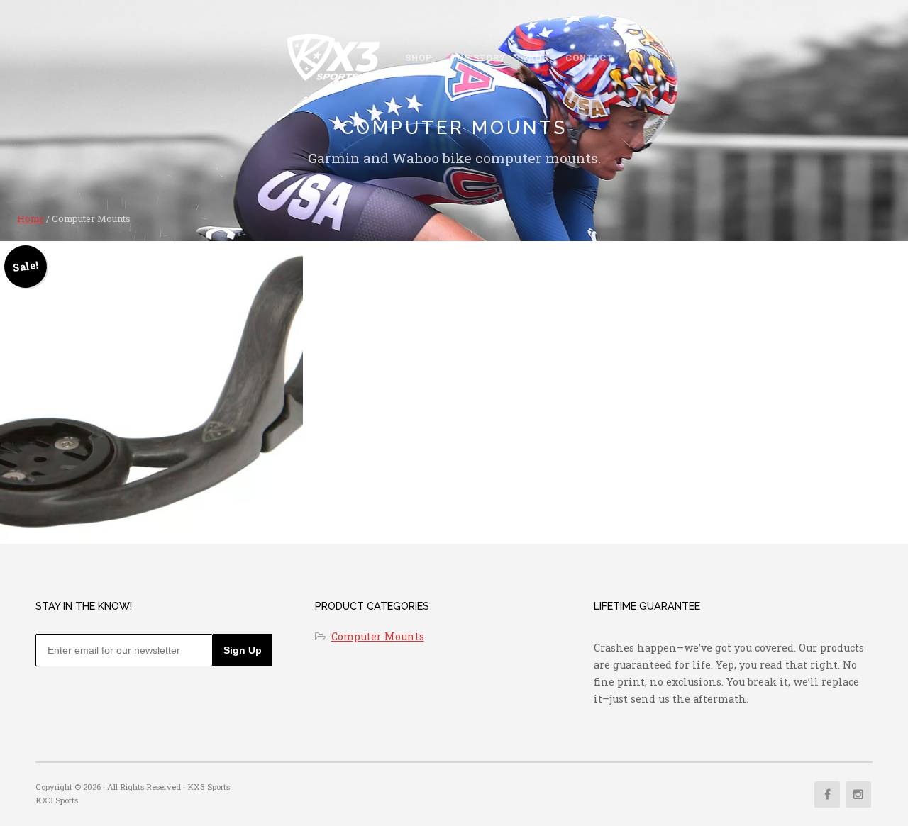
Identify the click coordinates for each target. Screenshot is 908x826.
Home (30, 218)
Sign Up (242, 650)
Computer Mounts (377, 636)
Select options (151, 431)
